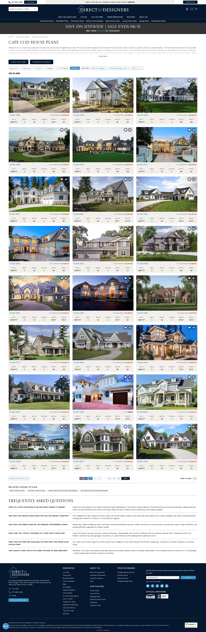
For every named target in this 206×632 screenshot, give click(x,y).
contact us (190, 2)
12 (109, 478)
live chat (30, 2)
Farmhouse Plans (77, 21)
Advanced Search (42, 62)
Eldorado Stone (122, 578)
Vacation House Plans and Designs (94, 490)
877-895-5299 (17, 592)
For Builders (67, 587)
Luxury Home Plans (129, 21)
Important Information (97, 575)
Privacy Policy (94, 590)
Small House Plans (158, 21)
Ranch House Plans (112, 21)
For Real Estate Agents (71, 596)
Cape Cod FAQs (18, 62)
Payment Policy (95, 605)
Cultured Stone (122, 575)
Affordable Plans (62, 21)
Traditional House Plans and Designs (62, 490)
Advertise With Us (69, 608)
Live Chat (66, 572)
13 (114, 478)
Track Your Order (68, 610)
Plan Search (67, 575)
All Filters (64, 68)
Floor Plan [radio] (85, 68)
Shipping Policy (95, 596)
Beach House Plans (17, 490)
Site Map (66, 613)
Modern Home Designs (94, 21)
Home (11, 37)
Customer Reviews (96, 578)
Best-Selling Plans (67, 17)
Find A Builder (67, 593)
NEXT (125, 478)
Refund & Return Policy (98, 599)
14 (119, 478)
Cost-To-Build (67, 599)
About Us (143, 17)
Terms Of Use (94, 593)
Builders (131, 17)
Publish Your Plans (69, 602)
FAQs (91, 581)
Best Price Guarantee (97, 572)
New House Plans (47, 21)
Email (14, 595)
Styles (84, 17)
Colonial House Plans (36, 490)
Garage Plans (144, 21)
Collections (97, 17)
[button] (11, 94)
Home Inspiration (115, 17)
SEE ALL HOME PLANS (18, 600)
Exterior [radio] (75, 68)
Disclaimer (93, 602)
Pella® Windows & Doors (125, 572)
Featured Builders (69, 590)
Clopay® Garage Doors (125, 581)
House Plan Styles (22, 37)
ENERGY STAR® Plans (70, 605)
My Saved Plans (68, 578)
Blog (64, 584)
